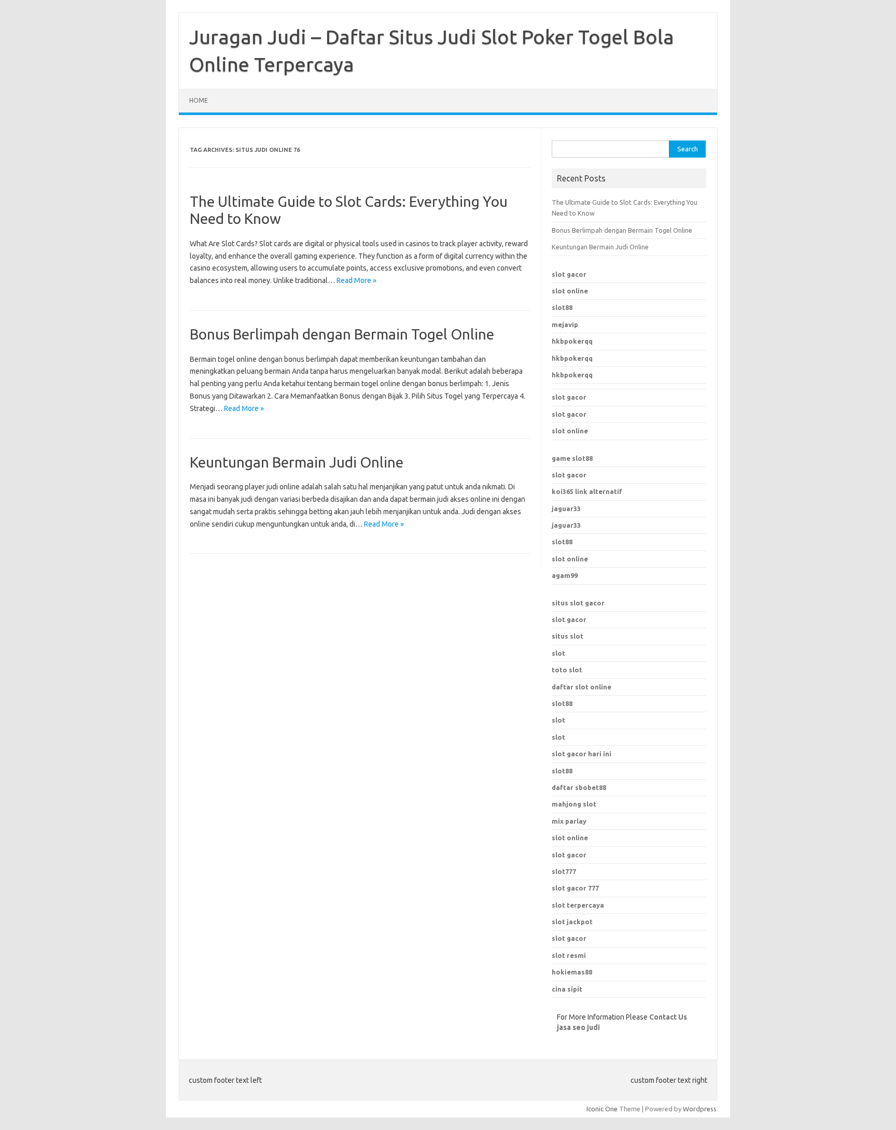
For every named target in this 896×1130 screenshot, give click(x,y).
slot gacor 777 (575, 888)
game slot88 (572, 458)
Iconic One (602, 1108)
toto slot (567, 669)
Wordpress (700, 1108)
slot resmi (569, 955)
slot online (570, 290)
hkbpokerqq (572, 341)
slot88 (562, 307)
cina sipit (567, 989)
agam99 (565, 575)
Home (198, 100)
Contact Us (668, 1017)
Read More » (356, 280)
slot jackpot (572, 921)
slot (558, 653)
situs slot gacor (578, 602)
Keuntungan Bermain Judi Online (296, 462)
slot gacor (569, 274)
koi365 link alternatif (587, 491)
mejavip (565, 324)
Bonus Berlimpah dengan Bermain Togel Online (342, 334)
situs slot (567, 636)
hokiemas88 (572, 972)
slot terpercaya (578, 905)
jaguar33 (566, 508)
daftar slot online (581, 686)
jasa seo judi (578, 1027)
